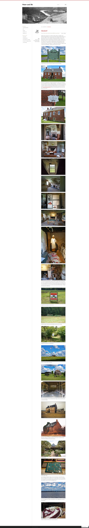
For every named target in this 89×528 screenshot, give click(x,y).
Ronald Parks (46, 33)
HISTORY (53, 33)
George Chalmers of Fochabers (26, 39)
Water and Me (27, 5)
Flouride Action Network (25, 27)
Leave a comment (64, 33)
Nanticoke (38, 41)
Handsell (44, 31)
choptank (36, 39)
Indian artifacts (37, 40)
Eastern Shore (50, 33)
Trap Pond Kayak (25, 42)
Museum (58, 33)
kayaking (56, 33)
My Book (24, 30)
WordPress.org (24, 33)
